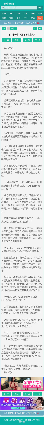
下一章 (38, 40)
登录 (40, 18)
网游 (40, 13)
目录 (17, 40)
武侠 (18, 13)
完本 (33, 18)
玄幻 (11, 13)
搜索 (40, 7)
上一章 (6, 40)
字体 (3, 28)
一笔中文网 (7, 4)
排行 (25, 18)
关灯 (40, 28)
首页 (4, 13)
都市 (25, 13)
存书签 (27, 40)
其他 (18, 18)
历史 (33, 13)
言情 (11, 18)
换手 (35, 28)
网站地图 (22, 422)
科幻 (4, 18)
